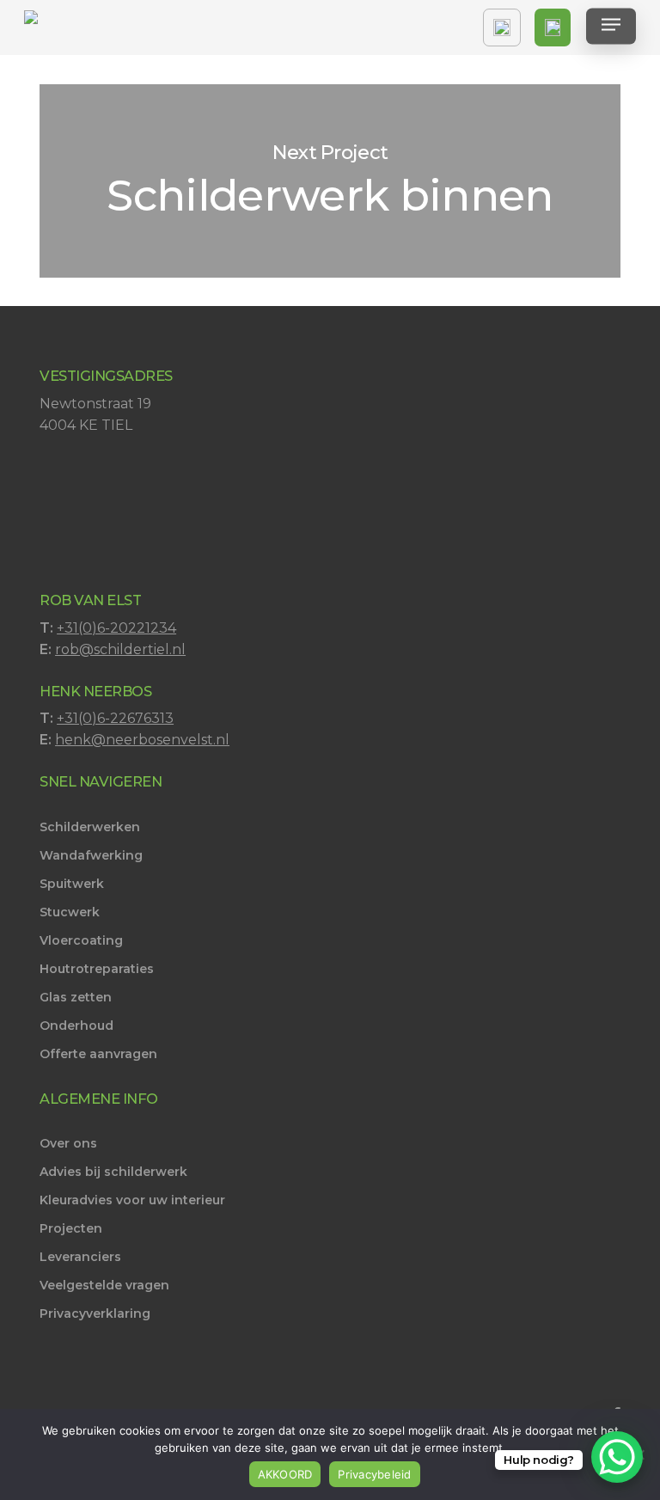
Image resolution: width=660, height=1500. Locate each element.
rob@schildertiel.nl (120, 649)
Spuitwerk (72, 883)
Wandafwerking (91, 855)
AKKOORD (285, 1474)
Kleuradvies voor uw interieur (132, 1200)
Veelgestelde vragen (104, 1285)
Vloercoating (81, 940)
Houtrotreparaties (97, 969)
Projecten (71, 1228)
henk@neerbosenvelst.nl (142, 740)
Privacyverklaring (95, 1313)
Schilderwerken (90, 827)
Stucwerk (70, 912)
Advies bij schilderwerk (113, 1171)
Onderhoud (76, 1025)
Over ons (68, 1143)
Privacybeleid (374, 1474)
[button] (611, 28)
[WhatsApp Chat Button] (617, 1457)
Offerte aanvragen (98, 1054)
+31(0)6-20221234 (116, 628)
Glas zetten (76, 997)
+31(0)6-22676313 (115, 718)
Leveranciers (80, 1256)
